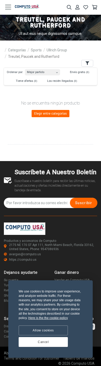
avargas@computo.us (25, 254)
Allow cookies (43, 330)
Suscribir (83, 203)
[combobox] (42, 71)
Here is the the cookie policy (48, 318)
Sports (36, 50)
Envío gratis (79, 72)
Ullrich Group (57, 50)
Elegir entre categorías (50, 113)
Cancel (43, 342)
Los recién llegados (61, 81)
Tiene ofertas (26, 81)
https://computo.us (23, 259)
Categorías (17, 50)
